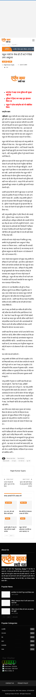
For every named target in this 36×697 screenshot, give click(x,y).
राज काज (4, 633)
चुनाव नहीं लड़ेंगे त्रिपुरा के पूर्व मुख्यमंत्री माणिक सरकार (26, 484)
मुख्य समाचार (8, 502)
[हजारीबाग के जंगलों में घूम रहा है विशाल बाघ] (6, 594)
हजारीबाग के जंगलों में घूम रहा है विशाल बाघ (22, 592)
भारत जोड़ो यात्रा (21, 460)
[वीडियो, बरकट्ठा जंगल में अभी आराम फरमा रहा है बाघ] (6, 603)
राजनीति (10, 61)
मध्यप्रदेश (4, 645)
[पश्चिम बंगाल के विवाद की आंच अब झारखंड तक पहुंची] (6, 611)
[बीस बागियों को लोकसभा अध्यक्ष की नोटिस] (25, 505)
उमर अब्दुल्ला (14, 460)
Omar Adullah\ (21, 458)
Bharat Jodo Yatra (11, 458)
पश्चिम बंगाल (23, 502)
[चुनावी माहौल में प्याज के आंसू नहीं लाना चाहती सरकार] (10, 521)
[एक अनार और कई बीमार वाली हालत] (10, 505)
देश (2, 637)
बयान (3, 641)
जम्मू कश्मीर (5, 61)
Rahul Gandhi (6, 460)
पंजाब (3, 649)
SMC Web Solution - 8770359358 (25, 690)
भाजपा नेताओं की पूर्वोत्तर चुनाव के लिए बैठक (9, 484)
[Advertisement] (18, 19)
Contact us (10, 683)
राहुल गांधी (28, 460)
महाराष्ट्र (7, 518)
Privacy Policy (23, 683)
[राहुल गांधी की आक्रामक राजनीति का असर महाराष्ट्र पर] (25, 521)
